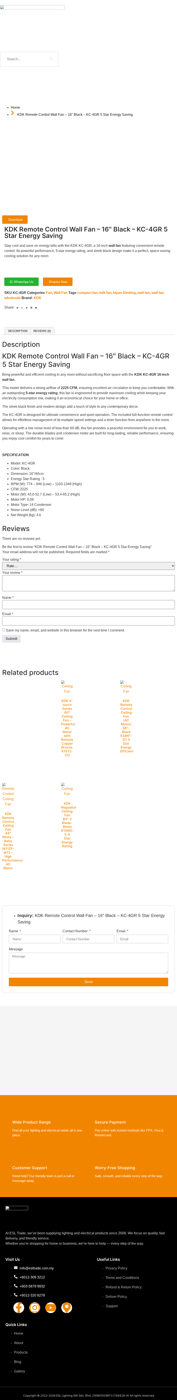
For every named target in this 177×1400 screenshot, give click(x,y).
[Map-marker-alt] (66, 1307)
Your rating (11, 559)
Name (8, 597)
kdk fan (105, 293)
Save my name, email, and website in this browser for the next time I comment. (65, 630)
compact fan (87, 293)
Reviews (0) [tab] (42, 331)
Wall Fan (61, 293)
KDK (37, 298)
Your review (12, 572)
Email (7, 614)
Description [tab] (17, 331)
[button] (17, 308)
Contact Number (75, 931)
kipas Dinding (124, 293)
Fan (49, 293)
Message (16, 949)
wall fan (143, 293)
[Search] (50, 59)
